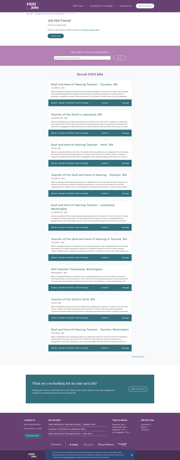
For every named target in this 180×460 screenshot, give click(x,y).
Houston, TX (118, 430)
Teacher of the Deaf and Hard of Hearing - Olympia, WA (89, 174)
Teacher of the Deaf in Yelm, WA (73, 299)
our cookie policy (69, 457)
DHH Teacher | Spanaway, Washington (77, 269)
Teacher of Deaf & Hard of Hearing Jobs (49, 13)
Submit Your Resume (138, 389)
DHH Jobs (29, 13)
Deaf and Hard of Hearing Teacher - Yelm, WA (82, 144)
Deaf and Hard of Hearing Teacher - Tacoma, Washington (90, 329)
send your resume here (90, 30)
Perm (143, 427)
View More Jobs (137, 356)
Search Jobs (55, 36)
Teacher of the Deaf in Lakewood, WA (76, 114)
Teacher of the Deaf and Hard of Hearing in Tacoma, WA (89, 239)
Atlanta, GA (118, 425)
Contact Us (125, 6)
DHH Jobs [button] (78, 6)
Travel (144, 430)
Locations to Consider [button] (101, 6)
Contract (145, 425)
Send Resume (32, 436)
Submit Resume (145, 6)
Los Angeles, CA (120, 432)
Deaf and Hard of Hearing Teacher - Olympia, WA (84, 84)
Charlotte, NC (119, 427)
